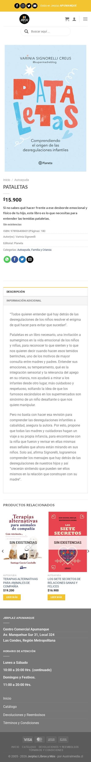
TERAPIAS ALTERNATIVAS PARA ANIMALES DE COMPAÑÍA (20, 582)
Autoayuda (21, 180)
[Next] (88, 559)
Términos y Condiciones (21, 723)
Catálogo (10, 707)
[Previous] (3, 559)
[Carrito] (67, 19)
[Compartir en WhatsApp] (7, 259)
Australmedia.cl (72, 756)
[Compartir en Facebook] (14, 259)
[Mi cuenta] (74, 19)
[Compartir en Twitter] (22, 259)
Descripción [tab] (16, 291)
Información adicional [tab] (24, 300)
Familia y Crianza (41, 249)
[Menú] (85, 19)
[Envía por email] (29, 259)
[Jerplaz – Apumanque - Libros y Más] (24, 19)
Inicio (6, 180)
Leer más (12, 597)
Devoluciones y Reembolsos (24, 715)
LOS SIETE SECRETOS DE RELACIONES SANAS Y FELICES (64, 582)
